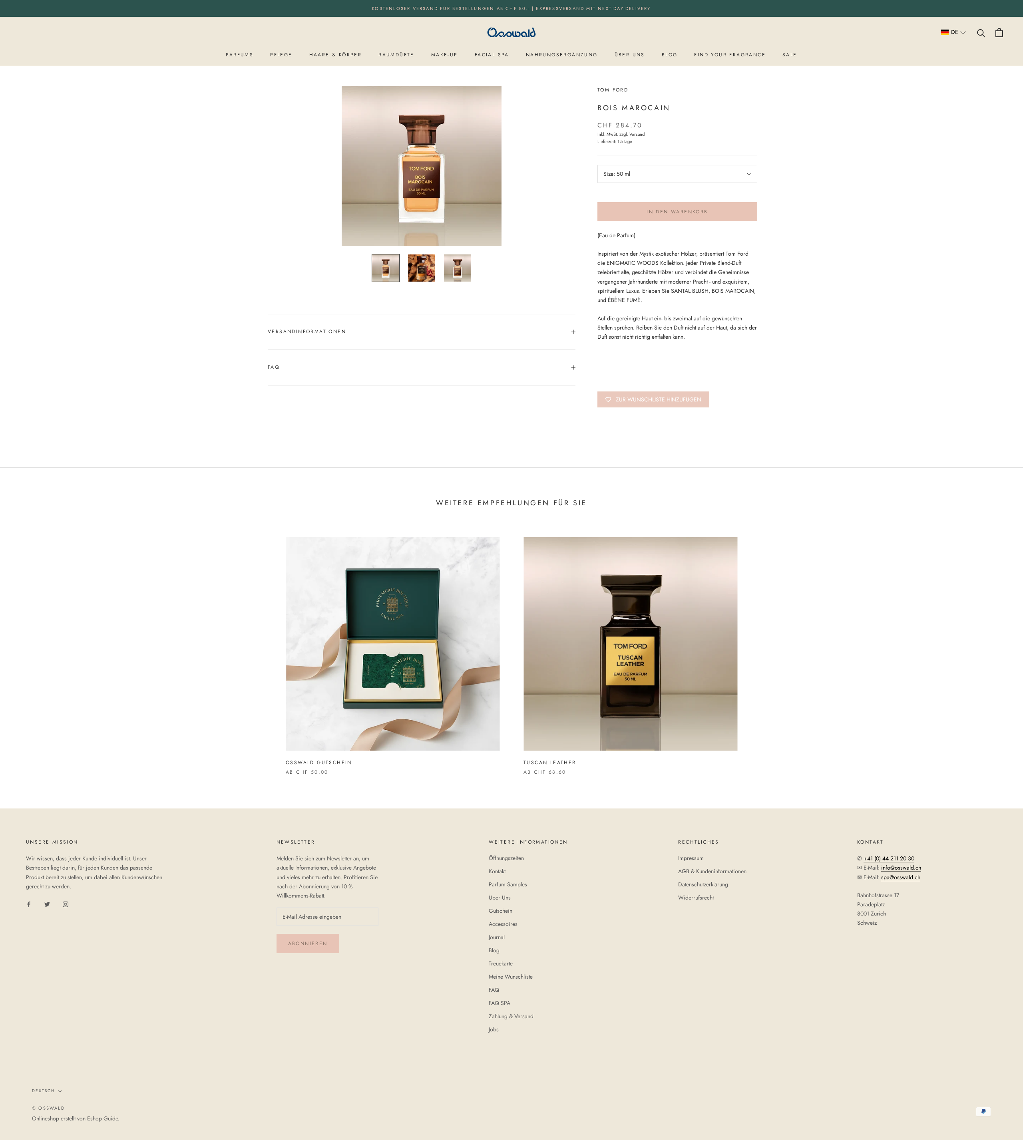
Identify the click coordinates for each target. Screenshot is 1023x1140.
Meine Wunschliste (511, 977)
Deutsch (43, 1091)
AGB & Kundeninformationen (712, 871)
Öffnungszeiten (506, 858)
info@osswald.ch (901, 868)
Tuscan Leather (549, 762)
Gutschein (500, 911)
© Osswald (48, 1108)
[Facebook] (29, 903)
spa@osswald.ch (900, 877)
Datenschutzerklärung (703, 884)
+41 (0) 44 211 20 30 (889, 858)
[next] (998, 648)
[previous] (25, 648)
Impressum (691, 858)
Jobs (494, 1029)
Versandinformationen (307, 331)
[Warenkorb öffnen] (999, 32)
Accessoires (503, 924)
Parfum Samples (508, 884)
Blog (494, 950)
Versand (637, 134)
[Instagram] (65, 903)
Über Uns (500, 898)
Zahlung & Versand (511, 1016)
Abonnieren (308, 943)
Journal (497, 937)
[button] (953, 32)
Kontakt (497, 871)
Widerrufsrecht (696, 898)
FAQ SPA (499, 1003)
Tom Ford (612, 89)
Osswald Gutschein (319, 762)
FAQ (273, 367)
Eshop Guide (102, 1118)
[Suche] (981, 32)
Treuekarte (501, 963)
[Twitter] (47, 903)
